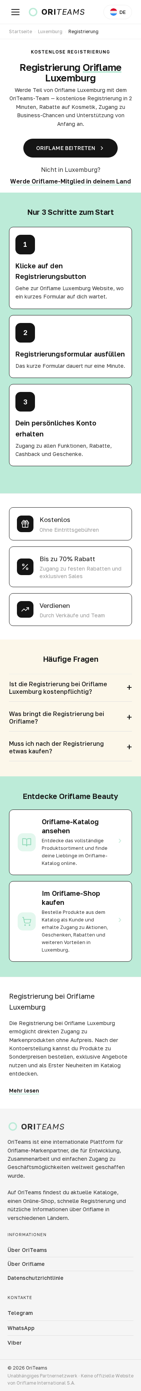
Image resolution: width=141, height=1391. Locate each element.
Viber (15, 1342)
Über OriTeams (27, 1250)
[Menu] (15, 12)
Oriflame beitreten (66, 148)
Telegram (20, 1313)
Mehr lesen (24, 1090)
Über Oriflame (26, 1264)
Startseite (20, 31)
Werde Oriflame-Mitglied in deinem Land (70, 181)
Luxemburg (50, 31)
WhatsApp (21, 1328)
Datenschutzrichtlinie (36, 1278)
